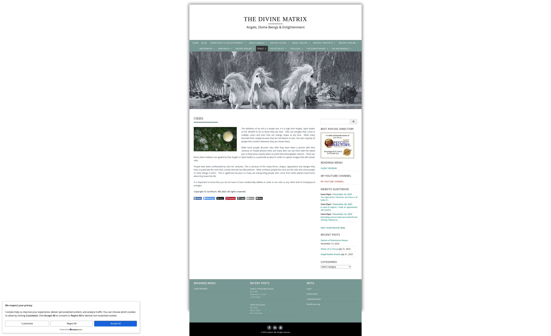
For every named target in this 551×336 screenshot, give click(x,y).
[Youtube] (280, 327)
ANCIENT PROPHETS (323, 42)
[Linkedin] (275, 327)
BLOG (204, 42)
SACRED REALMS (243, 48)
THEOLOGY (295, 48)
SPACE (260, 48)
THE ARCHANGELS (340, 48)
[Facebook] (269, 327)
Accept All (115, 323)
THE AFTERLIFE (276, 48)
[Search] (353, 121)
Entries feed (312, 294)
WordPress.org (313, 304)
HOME (195, 42)
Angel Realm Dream (331, 254)
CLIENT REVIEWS (329, 168)
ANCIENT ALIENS (278, 42)
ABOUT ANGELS (256, 42)
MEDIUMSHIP (205, 48)
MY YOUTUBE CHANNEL (332, 181)
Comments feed (314, 299)
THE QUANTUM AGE (316, 48)
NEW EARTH (224, 48)
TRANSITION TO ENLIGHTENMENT (226, 42)
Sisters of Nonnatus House (334, 240)
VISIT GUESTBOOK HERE (333, 227)
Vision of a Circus (329, 249)
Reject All (71, 323)
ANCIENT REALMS (347, 42)
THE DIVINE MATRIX (275, 19)
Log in (309, 288)
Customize (27, 323)
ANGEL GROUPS (299, 42)
